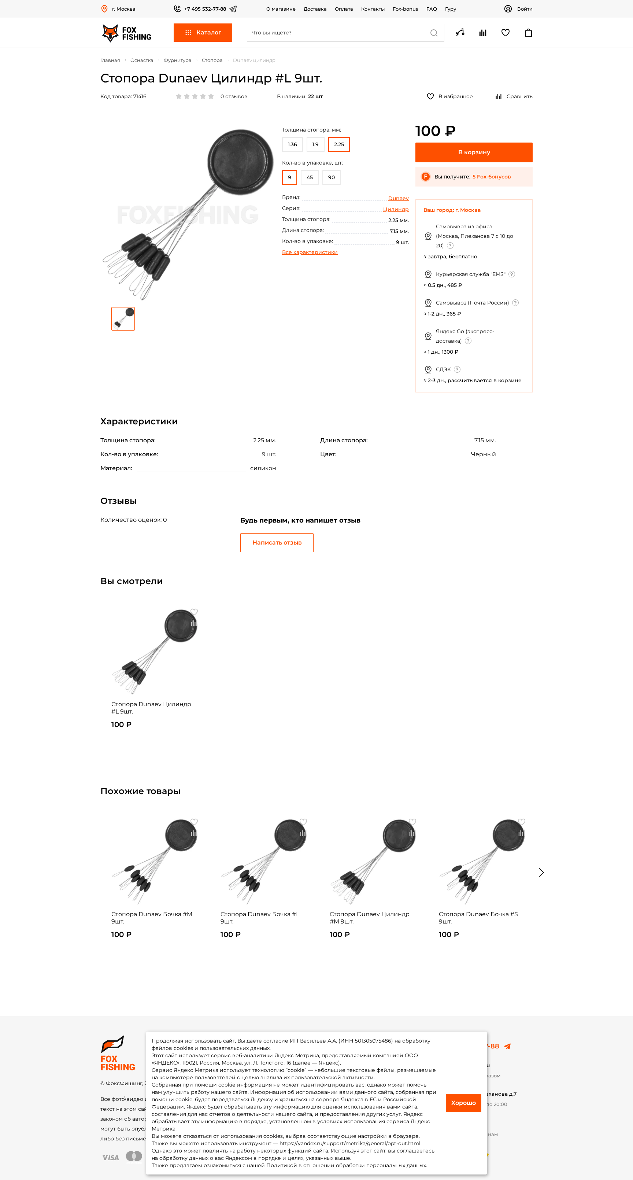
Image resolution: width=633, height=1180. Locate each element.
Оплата (344, 9)
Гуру (450, 9)
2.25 (339, 144)
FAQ (431, 9)
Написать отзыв (277, 542)
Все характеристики (310, 252)
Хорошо (463, 1102)
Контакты (373, 9)
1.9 (315, 144)
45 (310, 177)
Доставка (315, 9)
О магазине (281, 9)
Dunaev (398, 198)
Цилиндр (396, 209)
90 (331, 177)
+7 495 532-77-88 (205, 9)
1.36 (292, 144)
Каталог (208, 32)
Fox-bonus (405, 9)
